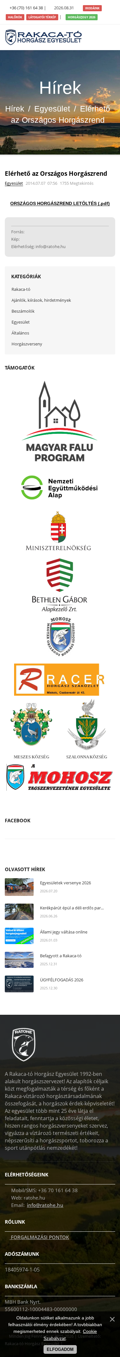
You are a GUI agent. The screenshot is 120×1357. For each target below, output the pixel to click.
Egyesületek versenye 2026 (65, 883)
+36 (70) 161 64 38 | (28, 8)
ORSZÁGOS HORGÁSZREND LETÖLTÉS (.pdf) (60, 203)
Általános (20, 333)
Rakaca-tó (21, 289)
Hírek (14, 108)
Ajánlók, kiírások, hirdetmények (41, 300)
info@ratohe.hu (45, 1205)
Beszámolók (23, 311)
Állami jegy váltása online (63, 932)
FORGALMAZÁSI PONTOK (39, 1237)
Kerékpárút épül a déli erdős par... (72, 908)
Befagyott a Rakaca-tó (61, 956)
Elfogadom (60, 1349)
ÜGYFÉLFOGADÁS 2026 (61, 980)
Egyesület (52, 108)
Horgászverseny (27, 344)
